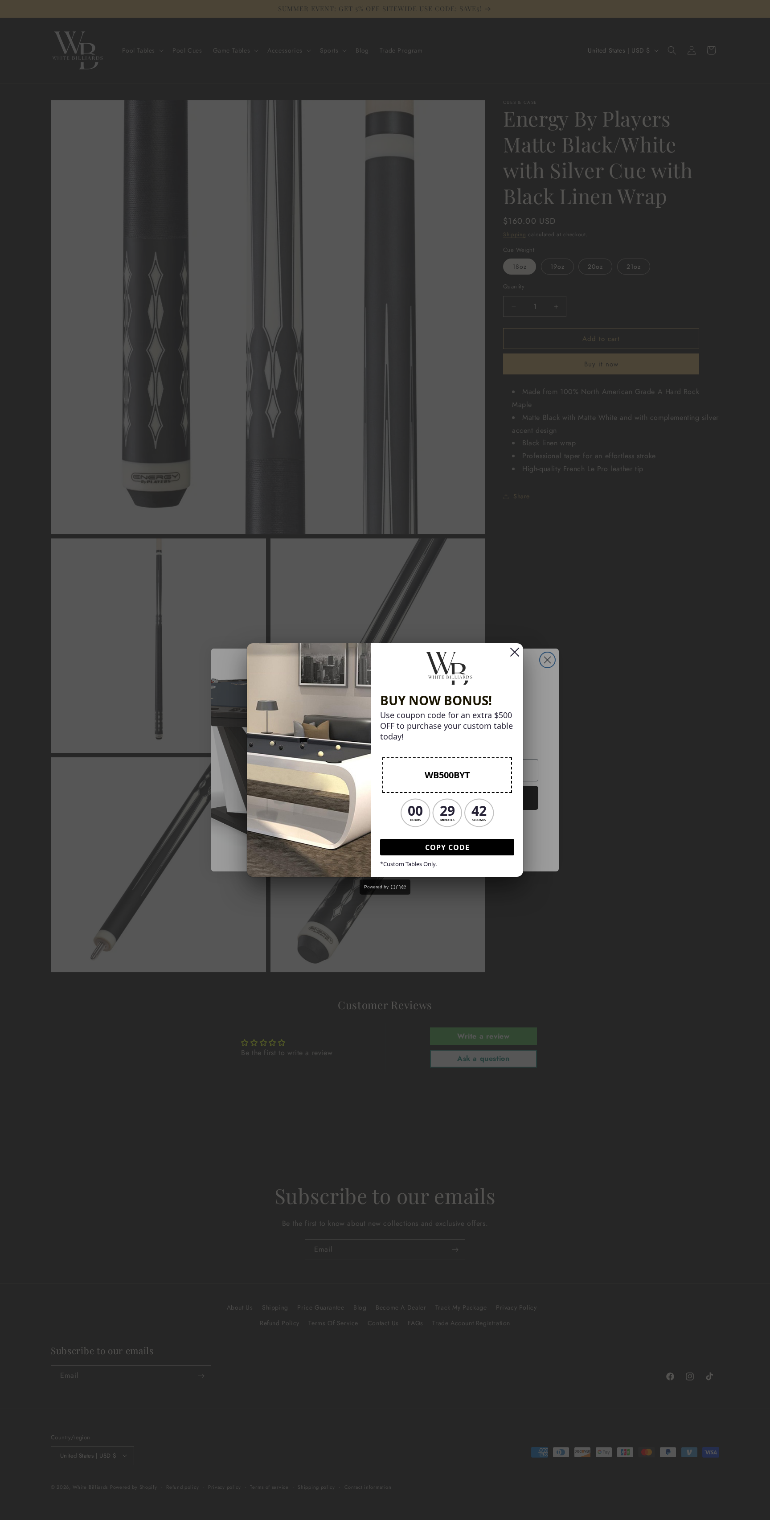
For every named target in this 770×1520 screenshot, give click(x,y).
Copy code (447, 847)
